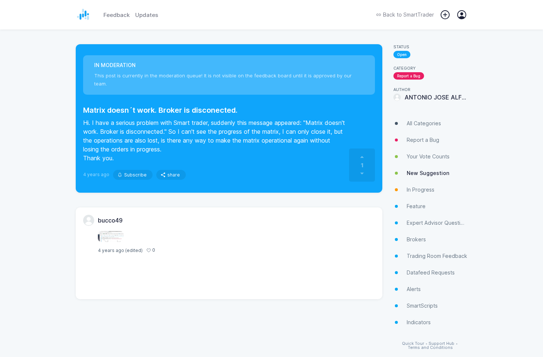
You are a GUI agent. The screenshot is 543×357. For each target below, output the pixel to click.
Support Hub (441, 344)
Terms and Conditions (430, 348)
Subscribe (135, 175)
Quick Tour (413, 344)
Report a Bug (408, 76)
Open (402, 54)
